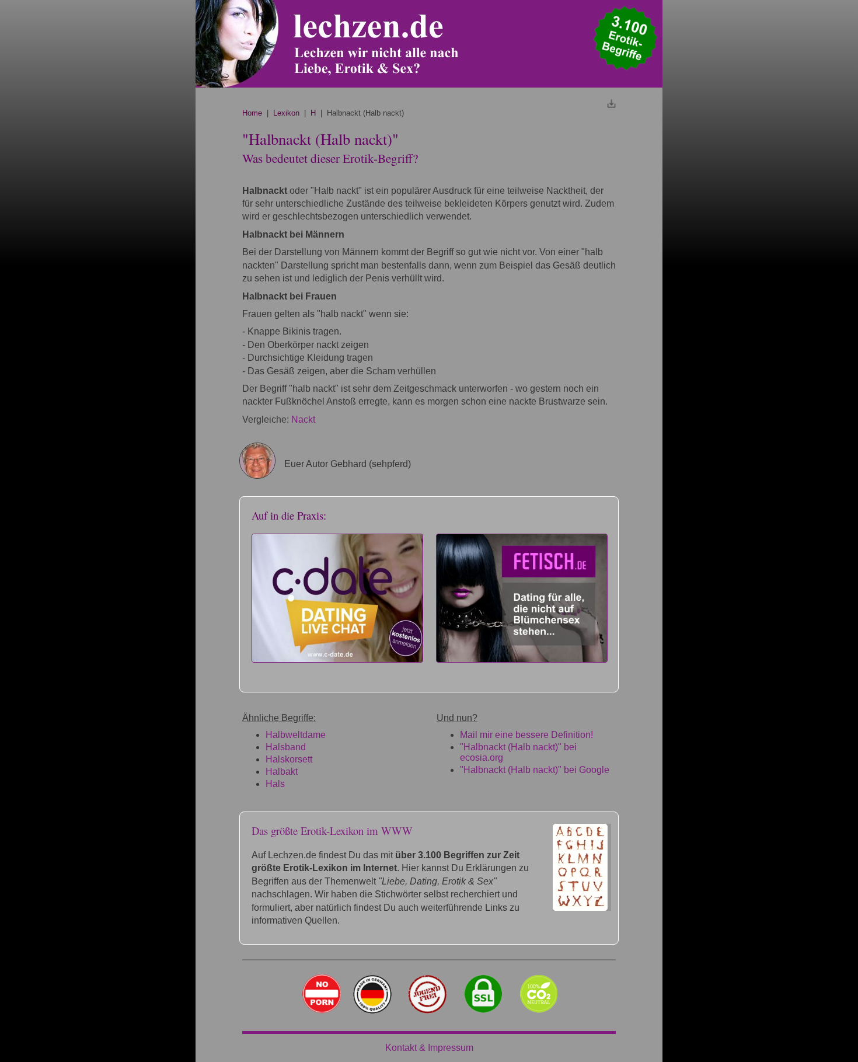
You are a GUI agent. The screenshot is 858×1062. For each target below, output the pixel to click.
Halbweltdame (296, 735)
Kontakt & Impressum (429, 1048)
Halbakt (282, 772)
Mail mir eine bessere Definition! (526, 735)
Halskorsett (289, 759)
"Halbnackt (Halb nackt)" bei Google (534, 770)
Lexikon (286, 113)
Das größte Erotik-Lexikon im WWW (332, 830)
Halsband (286, 747)
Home (252, 113)
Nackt (303, 419)
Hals (275, 784)
